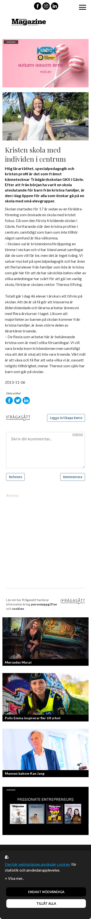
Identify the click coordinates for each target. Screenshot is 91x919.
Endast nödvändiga (46, 892)
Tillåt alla (46, 903)
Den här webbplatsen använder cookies (37, 864)
